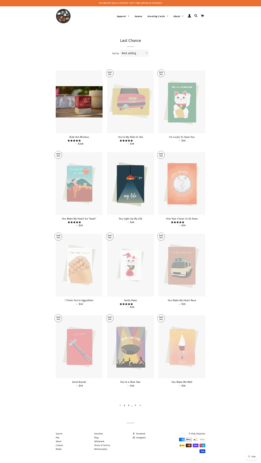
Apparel (122, 16)
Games (138, 16)
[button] (74, 140)
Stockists (98, 433)
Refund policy (100, 449)
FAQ (57, 437)
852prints (200, 433)
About (177, 16)
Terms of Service (102, 445)
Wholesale (99, 441)
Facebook (140, 433)
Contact (59, 445)
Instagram (140, 437)
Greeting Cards (157, 16)
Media (59, 449)
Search (59, 433)
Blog (96, 437)
